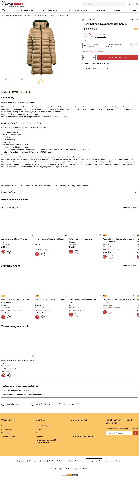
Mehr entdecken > (130, 207)
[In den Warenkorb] (3, 252)
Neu (37, 433)
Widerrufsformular (76, 461)
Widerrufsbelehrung (57, 461)
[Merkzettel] (130, 4)
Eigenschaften (8, 192)
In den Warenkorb (117, 57)
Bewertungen (14, 199)
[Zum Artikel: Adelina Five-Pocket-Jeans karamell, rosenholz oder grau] (119, 224)
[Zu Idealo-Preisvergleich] (5, 445)
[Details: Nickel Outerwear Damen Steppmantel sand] (37, 296)
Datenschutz (34, 461)
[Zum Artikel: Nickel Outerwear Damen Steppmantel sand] (51, 285)
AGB (44, 461)
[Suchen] (85, 4)
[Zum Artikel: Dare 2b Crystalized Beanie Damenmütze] (18, 345)
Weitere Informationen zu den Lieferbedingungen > (24, 394)
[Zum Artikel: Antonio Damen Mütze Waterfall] (17, 224)
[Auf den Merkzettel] (136, 20)
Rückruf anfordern (42, 404)
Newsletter (5, 433)
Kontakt (4, 426)
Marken (39, 429)
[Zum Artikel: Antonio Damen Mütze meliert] (85, 224)
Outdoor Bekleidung (15, 16)
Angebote (40, 436)
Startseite (4, 16)
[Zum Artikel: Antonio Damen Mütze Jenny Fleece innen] (51, 224)
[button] (132, 20)
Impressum (21, 461)
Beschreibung (7, 97)
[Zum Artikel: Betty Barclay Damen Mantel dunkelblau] (119, 285)
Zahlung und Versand (9, 436)
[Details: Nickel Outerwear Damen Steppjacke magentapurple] (3, 296)
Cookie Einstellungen (113, 461)
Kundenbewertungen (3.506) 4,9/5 (47, 441)
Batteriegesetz (7, 429)
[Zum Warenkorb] (136, 4)
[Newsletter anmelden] (135, 433)
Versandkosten (101, 37)
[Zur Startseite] (13, 4)
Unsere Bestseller (43, 426)
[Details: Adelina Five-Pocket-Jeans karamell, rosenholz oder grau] (105, 235)
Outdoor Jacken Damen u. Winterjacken (55, 16)
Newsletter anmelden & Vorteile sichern (122, 428)
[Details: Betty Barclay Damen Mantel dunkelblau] (105, 296)
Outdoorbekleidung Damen (32, 16)
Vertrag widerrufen (94, 461)
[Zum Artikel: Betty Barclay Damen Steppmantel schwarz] (85, 285)
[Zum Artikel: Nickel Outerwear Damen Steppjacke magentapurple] (17, 285)
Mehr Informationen (14, 404)
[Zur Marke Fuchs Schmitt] (88, 20)
